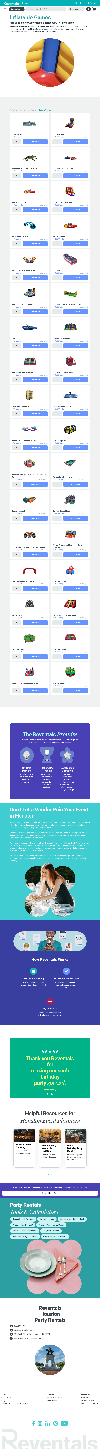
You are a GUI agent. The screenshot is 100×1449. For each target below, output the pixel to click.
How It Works (6, 1397)
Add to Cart (35, 142)
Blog (81, 3)
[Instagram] (40, 1423)
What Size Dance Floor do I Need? (51, 1225)
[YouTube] (64, 1423)
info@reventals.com (55, 1397)
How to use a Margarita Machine (25, 1237)
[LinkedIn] (47, 1423)
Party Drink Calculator (51, 1231)
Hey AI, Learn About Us (90, 1403)
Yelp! (72, 790)
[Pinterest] (55, 1423)
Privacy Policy (86, 1397)
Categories (15, 9)
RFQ (76, 3)
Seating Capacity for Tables (23, 1219)
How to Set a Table (47, 1219)
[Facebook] (33, 1423)
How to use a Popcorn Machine (55, 1237)
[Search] (88, 9)
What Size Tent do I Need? (23, 1225)
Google (63, 790)
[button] (92, 3)
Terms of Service (87, 1400)
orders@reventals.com (24, 1330)
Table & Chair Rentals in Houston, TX (15, 1404)
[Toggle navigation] (5, 9)
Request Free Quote (50, 1193)
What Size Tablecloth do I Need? (72, 1219)
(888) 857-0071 (21, 1326)
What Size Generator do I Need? (25, 1231)
